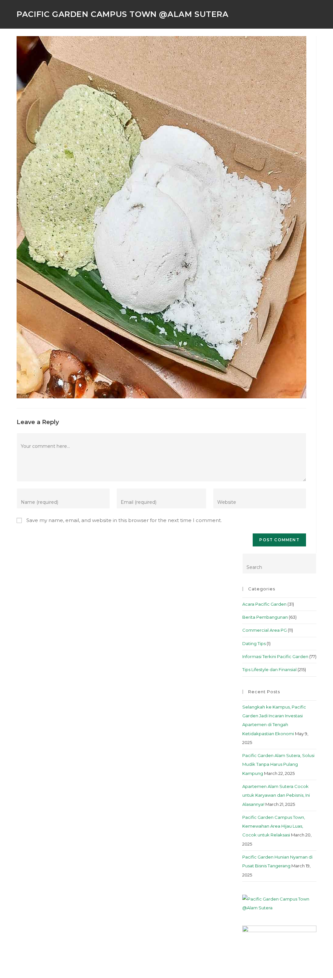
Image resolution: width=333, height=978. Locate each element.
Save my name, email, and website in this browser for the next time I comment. (124, 520)
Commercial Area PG (264, 630)
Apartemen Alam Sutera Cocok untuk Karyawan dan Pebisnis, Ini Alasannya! (276, 795)
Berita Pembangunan (265, 617)
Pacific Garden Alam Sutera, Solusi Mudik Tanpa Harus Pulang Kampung (278, 764)
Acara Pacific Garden (264, 604)
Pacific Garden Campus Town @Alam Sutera (122, 14)
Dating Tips (254, 643)
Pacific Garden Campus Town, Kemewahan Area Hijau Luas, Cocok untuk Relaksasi (273, 826)
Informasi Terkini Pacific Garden (275, 656)
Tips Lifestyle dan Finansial (269, 669)
